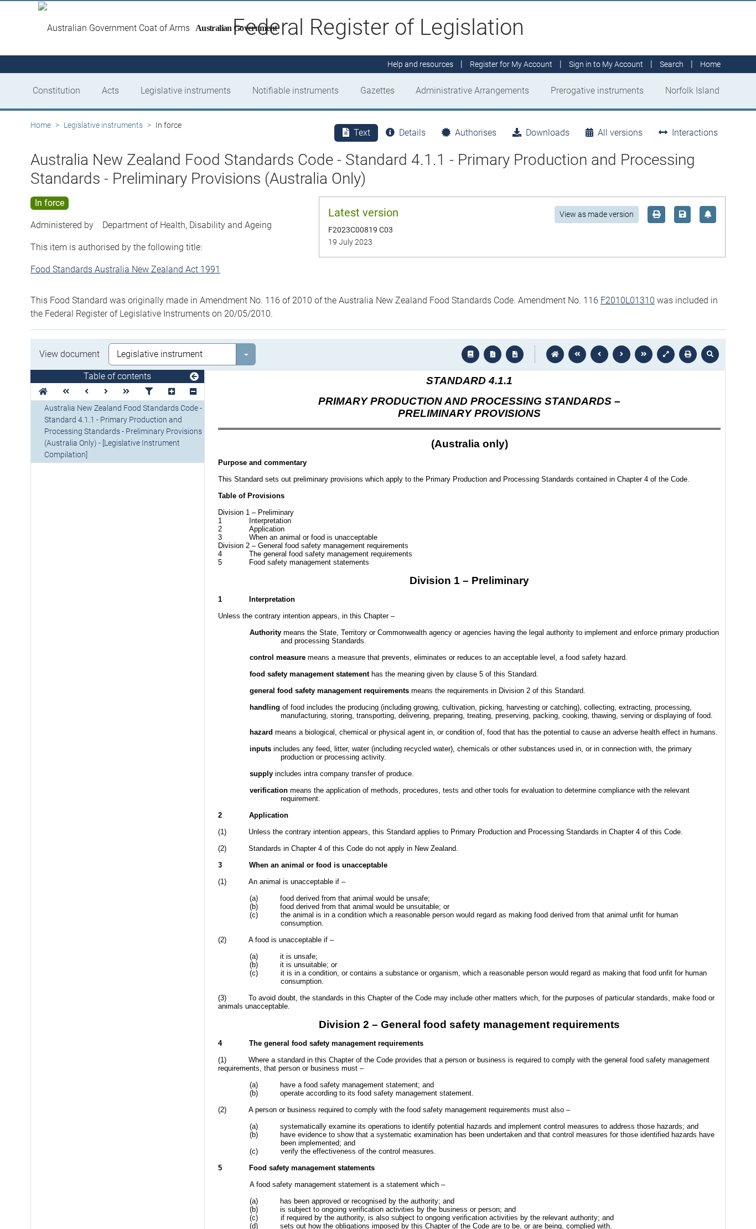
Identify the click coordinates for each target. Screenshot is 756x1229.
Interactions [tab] (695, 132)
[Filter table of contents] (149, 391)
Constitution (56, 90)
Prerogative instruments (597, 90)
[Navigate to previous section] (599, 354)
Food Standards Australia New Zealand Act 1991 (125, 269)
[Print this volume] (688, 354)
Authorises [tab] (475, 132)
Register (511, 64)
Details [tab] (412, 132)
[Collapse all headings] (193, 391)
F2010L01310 (627, 300)
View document (69, 354)
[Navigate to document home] (555, 354)
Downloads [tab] (547, 132)
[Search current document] (710, 354)
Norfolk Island (692, 90)
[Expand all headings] (171, 391)
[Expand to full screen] (666, 354)
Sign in (606, 64)
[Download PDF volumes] (492, 354)
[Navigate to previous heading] (87, 391)
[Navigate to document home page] (43, 391)
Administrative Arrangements (472, 90)
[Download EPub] (470, 354)
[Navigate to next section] (621, 354)
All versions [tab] (620, 132)
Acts (110, 90)
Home (40, 125)
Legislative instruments (186, 90)
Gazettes (377, 90)
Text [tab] (362, 132)
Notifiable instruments (295, 90)
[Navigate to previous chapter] (577, 354)
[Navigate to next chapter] (644, 354)
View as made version (597, 214)
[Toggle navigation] (194, 377)
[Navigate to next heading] (106, 391)
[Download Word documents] (515, 354)
